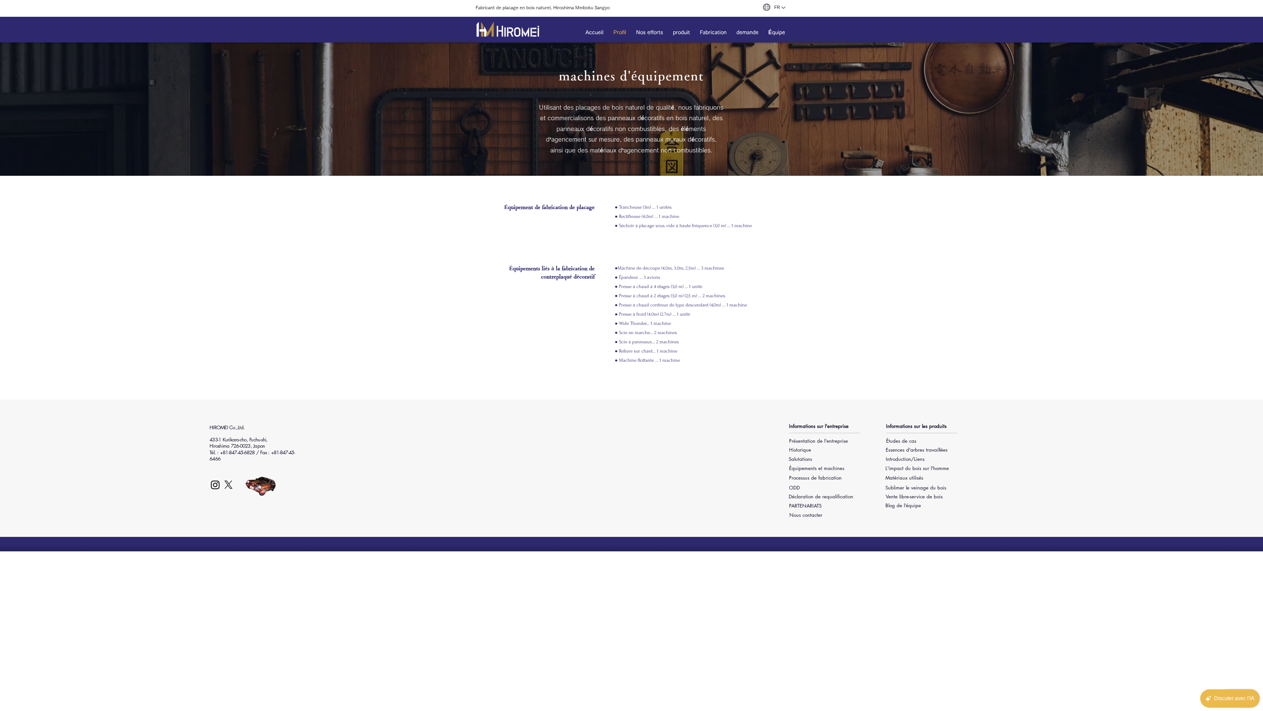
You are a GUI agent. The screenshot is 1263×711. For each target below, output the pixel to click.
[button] (649, 32)
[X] (228, 484)
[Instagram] (215, 484)
